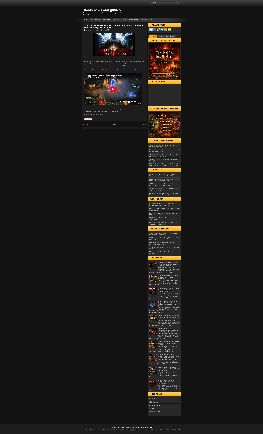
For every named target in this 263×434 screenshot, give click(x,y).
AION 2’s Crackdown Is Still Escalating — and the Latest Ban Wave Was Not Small (164, 180)
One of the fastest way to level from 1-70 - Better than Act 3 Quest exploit (113, 26)
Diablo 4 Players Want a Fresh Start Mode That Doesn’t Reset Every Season (167, 382)
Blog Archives (170, 36)
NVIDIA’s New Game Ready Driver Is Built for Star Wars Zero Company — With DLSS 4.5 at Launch (164, 164)
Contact (105, 3)
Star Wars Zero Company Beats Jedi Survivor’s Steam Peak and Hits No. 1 (163, 145)
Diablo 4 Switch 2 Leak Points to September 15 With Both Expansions (168, 277)
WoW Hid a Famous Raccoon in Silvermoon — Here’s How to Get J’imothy (163, 243)
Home (85, 3)
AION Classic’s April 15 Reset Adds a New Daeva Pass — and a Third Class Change (164, 184)
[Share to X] (89, 119)
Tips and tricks (99, 114)
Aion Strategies (154, 402)
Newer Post (85, 124)
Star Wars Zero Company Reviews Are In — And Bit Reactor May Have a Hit (163, 155)
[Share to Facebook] (91, 119)
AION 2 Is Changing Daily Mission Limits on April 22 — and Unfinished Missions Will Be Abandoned (164, 194)
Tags (160, 36)
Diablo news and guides (102, 10)
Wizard (116, 20)
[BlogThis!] (87, 119)
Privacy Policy (94, 3)
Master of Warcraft (154, 405)
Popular (153, 36)
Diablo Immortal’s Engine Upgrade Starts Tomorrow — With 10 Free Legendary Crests (168, 356)
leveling (93, 114)
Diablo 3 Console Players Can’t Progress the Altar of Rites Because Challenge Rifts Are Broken (168, 304)
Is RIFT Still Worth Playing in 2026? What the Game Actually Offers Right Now (162, 204)
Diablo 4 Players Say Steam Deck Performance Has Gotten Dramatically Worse (168, 290)
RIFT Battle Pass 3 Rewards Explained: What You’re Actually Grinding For (163, 223)
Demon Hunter (134, 20)
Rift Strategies (153, 399)
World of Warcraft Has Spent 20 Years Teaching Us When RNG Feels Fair (163, 233)
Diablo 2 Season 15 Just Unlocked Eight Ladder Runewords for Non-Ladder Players (168, 317)
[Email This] (85, 119)
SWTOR (151, 408)
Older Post (144, 124)
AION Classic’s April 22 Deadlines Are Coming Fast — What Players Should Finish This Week (163, 175)
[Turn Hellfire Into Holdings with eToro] (164, 61)
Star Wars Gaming (154, 411)
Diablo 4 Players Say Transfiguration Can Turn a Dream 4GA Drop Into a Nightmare (168, 330)
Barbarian (107, 20)
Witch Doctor (95, 20)
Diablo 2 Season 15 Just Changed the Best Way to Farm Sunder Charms (168, 343)
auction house (147, 20)
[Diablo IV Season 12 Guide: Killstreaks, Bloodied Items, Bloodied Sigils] (164, 125)
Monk (124, 20)
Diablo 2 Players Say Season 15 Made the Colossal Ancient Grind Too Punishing (168, 369)
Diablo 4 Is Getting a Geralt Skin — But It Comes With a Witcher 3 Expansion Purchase (168, 264)
